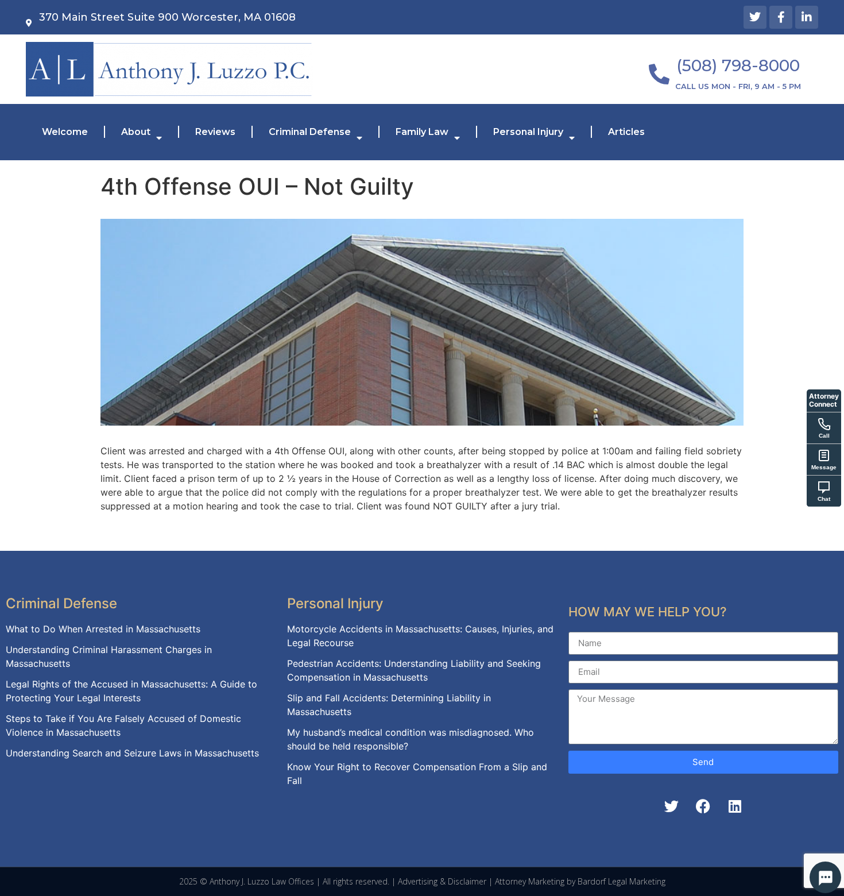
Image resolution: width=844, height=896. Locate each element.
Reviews (215, 131)
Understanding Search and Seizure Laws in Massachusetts (132, 753)
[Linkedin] (735, 806)
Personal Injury (528, 131)
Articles (626, 131)
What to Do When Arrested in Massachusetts (103, 629)
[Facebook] (703, 806)
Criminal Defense (310, 131)
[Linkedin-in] (806, 17)
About (135, 131)
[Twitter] (755, 17)
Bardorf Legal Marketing (621, 881)
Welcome (65, 131)
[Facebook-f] (780, 17)
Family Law (422, 131)
